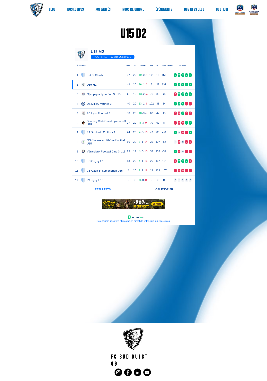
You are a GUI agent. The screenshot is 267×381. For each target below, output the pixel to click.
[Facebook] (128, 372)
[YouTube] (147, 372)
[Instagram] (118, 372)
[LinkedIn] (137, 372)
